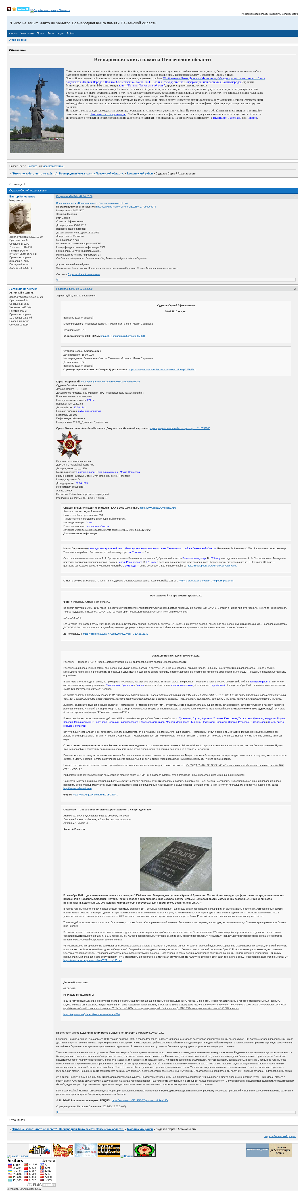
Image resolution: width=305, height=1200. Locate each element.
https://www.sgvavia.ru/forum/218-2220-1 (95, 794)
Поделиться (63, 196)
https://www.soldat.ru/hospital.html (158, 507)
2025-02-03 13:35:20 (81, 288)
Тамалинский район (140, 173)
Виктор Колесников (22, 196)
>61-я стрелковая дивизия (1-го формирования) (206, 580)
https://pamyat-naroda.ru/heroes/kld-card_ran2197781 (110, 381)
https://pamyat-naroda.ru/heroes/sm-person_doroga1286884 (161, 369)
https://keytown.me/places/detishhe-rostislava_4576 (91, 1014)
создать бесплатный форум (280, 1136)
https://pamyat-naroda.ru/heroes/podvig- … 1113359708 (180, 428)
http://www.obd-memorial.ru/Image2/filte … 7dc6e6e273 (126, 206)
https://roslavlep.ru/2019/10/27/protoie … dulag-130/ (140, 1100)
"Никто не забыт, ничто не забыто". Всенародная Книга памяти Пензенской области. (68, 173)
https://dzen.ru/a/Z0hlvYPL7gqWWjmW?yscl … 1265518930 (115, 633)
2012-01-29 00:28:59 (81, 196)
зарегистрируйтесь (53, 166)
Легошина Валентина (23, 289)
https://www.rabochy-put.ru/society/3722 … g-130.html (92, 960)
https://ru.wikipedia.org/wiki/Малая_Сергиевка (212, 565)
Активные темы (18, 39)
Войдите (32, 166)
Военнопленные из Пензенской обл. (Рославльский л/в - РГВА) (92, 203)
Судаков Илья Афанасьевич (84, 274)
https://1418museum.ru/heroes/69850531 (122, 336)
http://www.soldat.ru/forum (77, 788)
